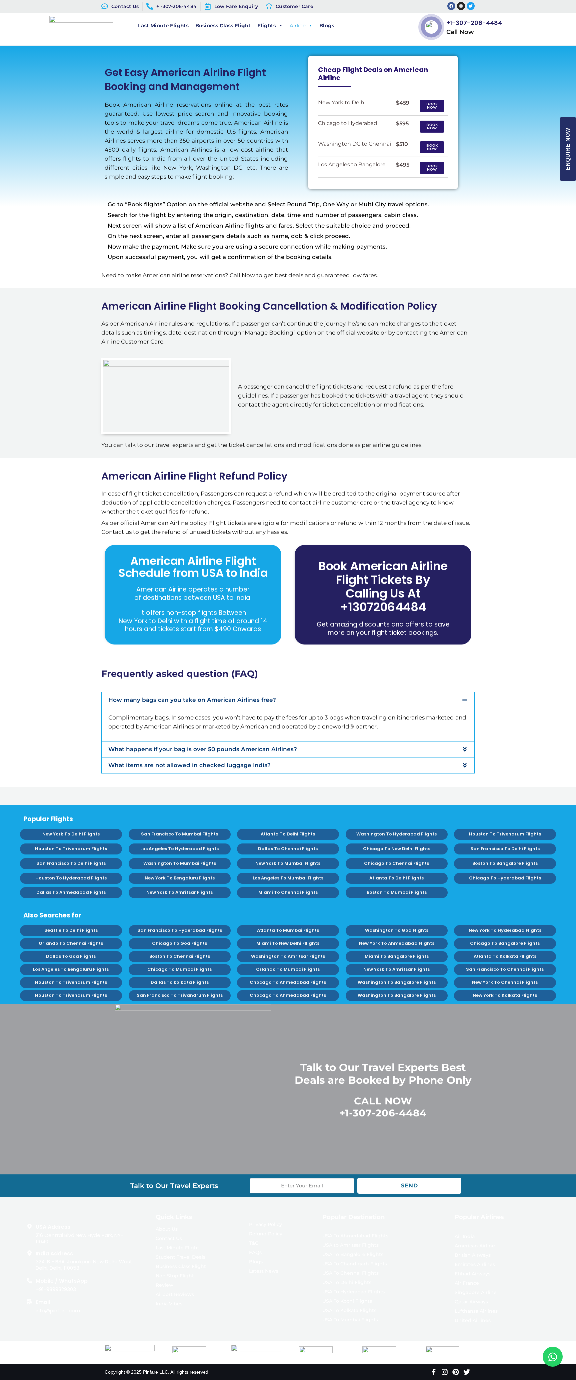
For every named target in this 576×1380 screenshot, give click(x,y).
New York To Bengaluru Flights (179, 878)
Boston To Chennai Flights (179, 956)
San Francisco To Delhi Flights (505, 848)
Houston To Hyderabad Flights (71, 878)
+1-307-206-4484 (474, 23)
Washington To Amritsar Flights (288, 956)
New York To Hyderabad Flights (505, 930)
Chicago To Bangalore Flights (505, 943)
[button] (288, 700)
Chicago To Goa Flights (179, 943)
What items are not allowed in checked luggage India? (189, 765)
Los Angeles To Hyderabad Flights (179, 848)
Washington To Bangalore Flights (397, 982)
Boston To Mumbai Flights (397, 892)
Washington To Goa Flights (396, 930)
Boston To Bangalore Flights (505, 863)
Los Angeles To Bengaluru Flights (71, 969)
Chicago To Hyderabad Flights (505, 878)
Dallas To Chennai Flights (288, 848)
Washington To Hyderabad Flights (396, 834)
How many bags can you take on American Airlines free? (192, 699)
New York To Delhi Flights (71, 834)
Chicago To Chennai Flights (396, 863)
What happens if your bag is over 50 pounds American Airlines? (202, 749)
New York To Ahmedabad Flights (396, 943)
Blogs (326, 25)
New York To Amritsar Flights (179, 892)
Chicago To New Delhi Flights (396, 848)
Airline (298, 25)
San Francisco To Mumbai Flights (179, 834)
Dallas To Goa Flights (71, 956)
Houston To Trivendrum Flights (505, 834)
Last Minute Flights (163, 25)
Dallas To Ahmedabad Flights (71, 892)
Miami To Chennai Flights (288, 892)
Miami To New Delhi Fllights (287, 943)
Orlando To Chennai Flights (71, 943)
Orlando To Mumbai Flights (288, 969)
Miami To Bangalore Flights (397, 956)
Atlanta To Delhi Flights (288, 834)
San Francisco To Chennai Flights (505, 969)
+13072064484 (383, 607)
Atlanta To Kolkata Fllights (505, 956)
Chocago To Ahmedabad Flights (288, 982)
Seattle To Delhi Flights (71, 930)
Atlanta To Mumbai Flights (288, 930)
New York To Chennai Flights (505, 982)
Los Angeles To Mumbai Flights (288, 878)
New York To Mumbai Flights (287, 863)
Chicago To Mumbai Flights (179, 969)
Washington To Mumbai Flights (179, 863)
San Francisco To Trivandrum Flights (179, 995)
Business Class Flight (223, 25)
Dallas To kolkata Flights (179, 982)
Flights (266, 25)
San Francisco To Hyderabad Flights (179, 930)
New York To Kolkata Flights (505, 995)
